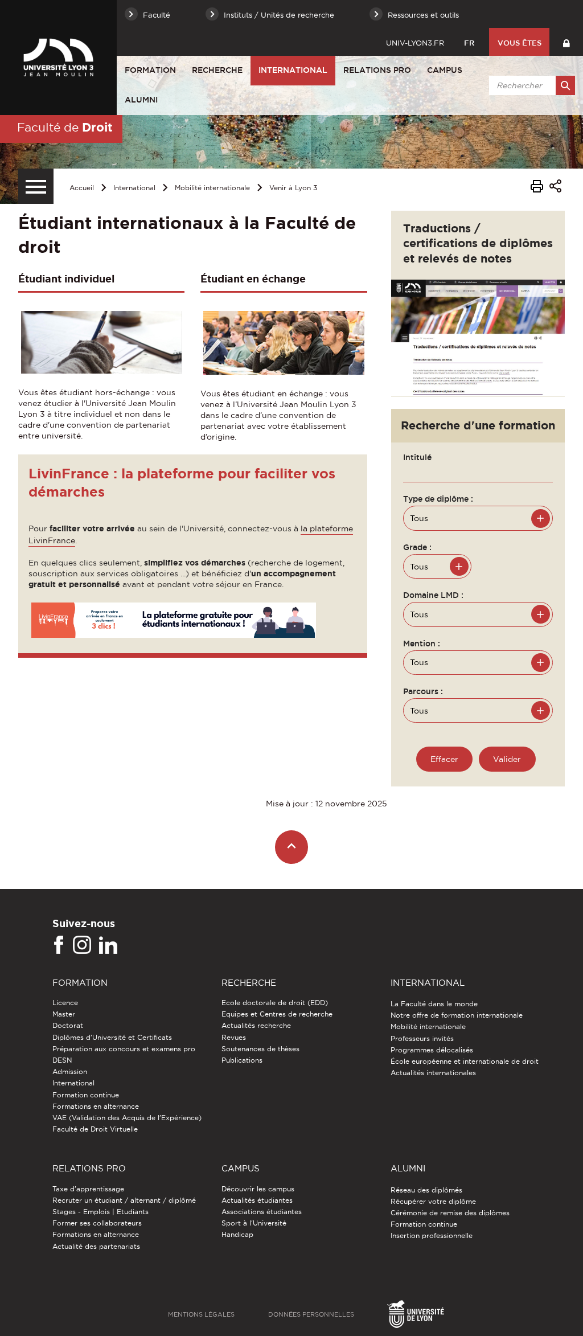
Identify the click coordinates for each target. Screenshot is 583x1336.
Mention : (421, 643)
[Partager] (555, 187)
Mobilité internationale (212, 187)
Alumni (141, 99)
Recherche (217, 70)
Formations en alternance (95, 1106)
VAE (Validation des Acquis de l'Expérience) (127, 1117)
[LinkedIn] (108, 945)
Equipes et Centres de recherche (276, 1014)
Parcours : (423, 691)
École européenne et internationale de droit (465, 1061)
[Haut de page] (292, 847)
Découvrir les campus (257, 1188)
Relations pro (377, 70)
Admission (69, 1071)
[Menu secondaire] (36, 186)
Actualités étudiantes (257, 1200)
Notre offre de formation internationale (457, 1015)
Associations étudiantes (261, 1211)
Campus (444, 70)
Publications (241, 1060)
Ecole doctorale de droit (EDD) (274, 1002)
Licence (65, 1002)
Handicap (237, 1234)
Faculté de (65, 127)
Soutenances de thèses (260, 1048)
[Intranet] (566, 42)
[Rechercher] (565, 85)
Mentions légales (201, 1314)
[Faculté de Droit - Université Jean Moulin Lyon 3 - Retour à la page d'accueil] (58, 57)
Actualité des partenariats (96, 1246)
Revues (233, 1037)
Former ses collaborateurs (97, 1223)
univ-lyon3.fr (415, 43)
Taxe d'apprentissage (88, 1188)
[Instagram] (82, 945)
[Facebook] (58, 945)
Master (63, 1014)
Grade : (417, 547)
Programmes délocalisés (432, 1050)
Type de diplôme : (438, 498)
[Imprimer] (537, 187)
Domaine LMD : (433, 595)
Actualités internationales (433, 1072)
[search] (530, 85)
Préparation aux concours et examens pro (123, 1048)
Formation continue (85, 1095)
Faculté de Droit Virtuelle (95, 1129)
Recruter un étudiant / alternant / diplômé (124, 1200)
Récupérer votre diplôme (433, 1201)
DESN (62, 1060)
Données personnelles (311, 1314)
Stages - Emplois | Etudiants (100, 1211)
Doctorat (67, 1025)
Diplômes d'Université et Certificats (112, 1037)
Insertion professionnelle (432, 1235)
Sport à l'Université (253, 1223)
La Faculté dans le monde (434, 1003)
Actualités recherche (256, 1025)
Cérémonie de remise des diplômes (450, 1212)
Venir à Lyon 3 (293, 187)
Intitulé (417, 457)
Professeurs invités (422, 1038)
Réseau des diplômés (426, 1190)
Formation (150, 70)
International (292, 70)
